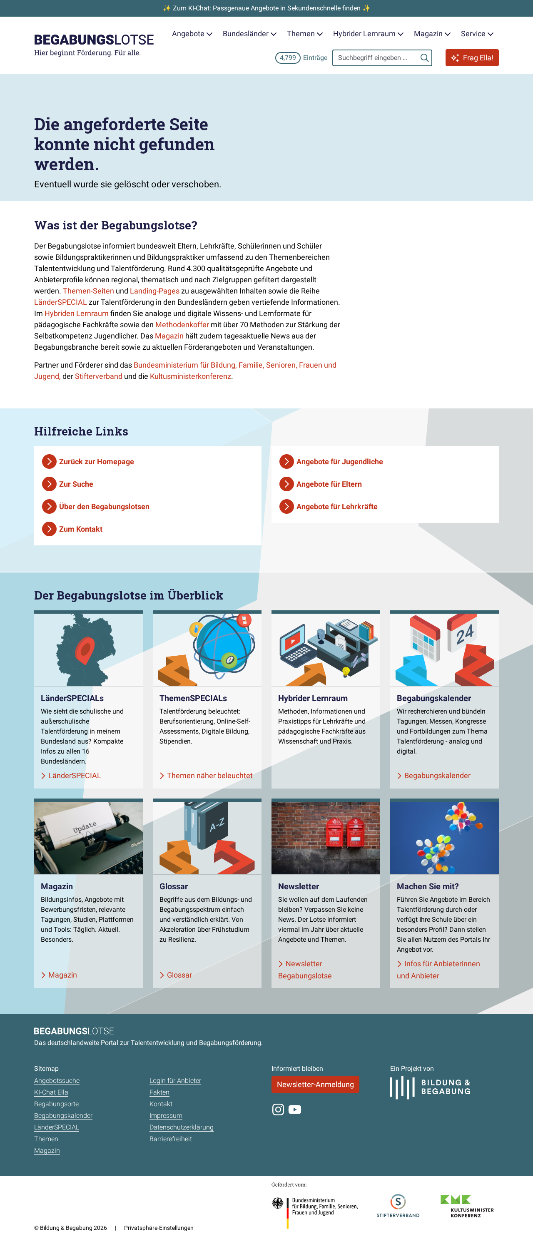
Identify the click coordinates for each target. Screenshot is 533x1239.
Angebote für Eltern (329, 484)
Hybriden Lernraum (77, 313)
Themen (46, 1139)
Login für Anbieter (175, 1081)
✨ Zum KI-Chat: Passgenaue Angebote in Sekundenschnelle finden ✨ (267, 8)
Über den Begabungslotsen (104, 506)
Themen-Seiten (88, 290)
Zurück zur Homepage (96, 461)
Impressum (165, 1116)
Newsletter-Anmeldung (315, 1084)
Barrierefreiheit (170, 1139)
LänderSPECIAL (60, 302)
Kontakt (160, 1104)
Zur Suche (76, 484)
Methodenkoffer (182, 324)
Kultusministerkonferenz (190, 376)
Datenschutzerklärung (181, 1127)
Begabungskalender (63, 1116)
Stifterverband (98, 376)
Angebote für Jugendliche (339, 461)
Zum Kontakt (80, 529)
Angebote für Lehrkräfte (337, 506)
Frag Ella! (478, 57)
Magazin (169, 335)
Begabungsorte (56, 1104)
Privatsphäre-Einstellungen (159, 1227)
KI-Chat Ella (51, 1092)
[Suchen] (424, 58)
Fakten (159, 1092)
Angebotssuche (57, 1081)
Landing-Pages (154, 290)
